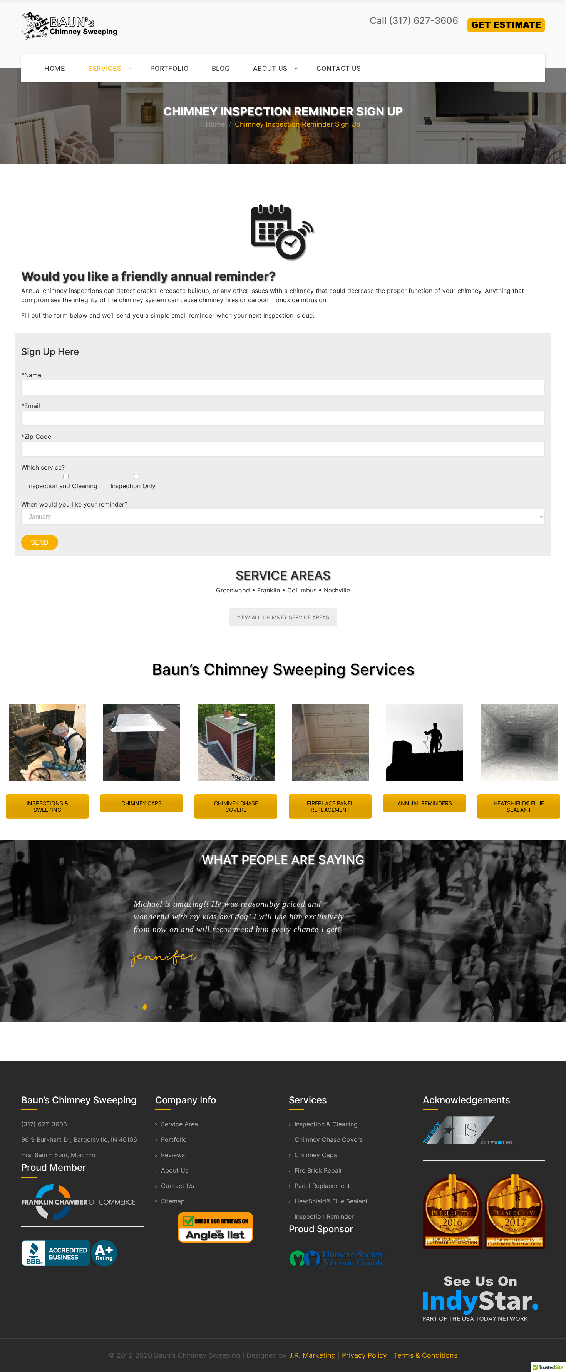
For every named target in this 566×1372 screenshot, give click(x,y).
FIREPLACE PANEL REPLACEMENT (330, 806)
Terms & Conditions (425, 1355)
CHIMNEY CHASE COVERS (236, 806)
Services (105, 68)
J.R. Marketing (312, 1355)
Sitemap (173, 1201)
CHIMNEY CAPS (141, 803)
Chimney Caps (316, 1155)
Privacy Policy (364, 1355)
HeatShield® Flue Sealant (331, 1201)
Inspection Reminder (324, 1216)
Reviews (173, 1155)
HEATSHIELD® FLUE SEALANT (519, 806)
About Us (270, 68)
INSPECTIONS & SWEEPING (47, 806)
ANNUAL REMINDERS (424, 803)
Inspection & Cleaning (326, 1124)
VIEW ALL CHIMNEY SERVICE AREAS (283, 617)
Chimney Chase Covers (329, 1139)
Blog (221, 68)
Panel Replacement (322, 1186)
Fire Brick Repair (318, 1170)
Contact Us (338, 68)
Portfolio (169, 68)
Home (54, 68)
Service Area (179, 1124)
